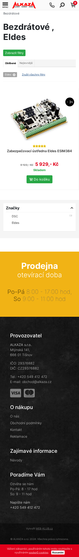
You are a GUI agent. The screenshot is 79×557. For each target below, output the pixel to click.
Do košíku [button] (41, 179)
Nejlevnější (26, 63)
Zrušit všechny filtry (33, 74)
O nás (14, 416)
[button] (5, 5)
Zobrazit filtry (14, 53)
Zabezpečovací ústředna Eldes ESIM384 (39, 151)
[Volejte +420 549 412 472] (52, 5)
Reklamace (18, 436)
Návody (16, 460)
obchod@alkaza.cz (36, 382)
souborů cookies (38, 552)
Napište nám (20, 502)
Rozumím (58, 552)
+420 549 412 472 (32, 377)
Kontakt (16, 430)
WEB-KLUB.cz (44, 528)
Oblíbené (10, 63)
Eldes (8, 74)
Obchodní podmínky (26, 423)
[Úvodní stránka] (24, 5)
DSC (15, 216)
